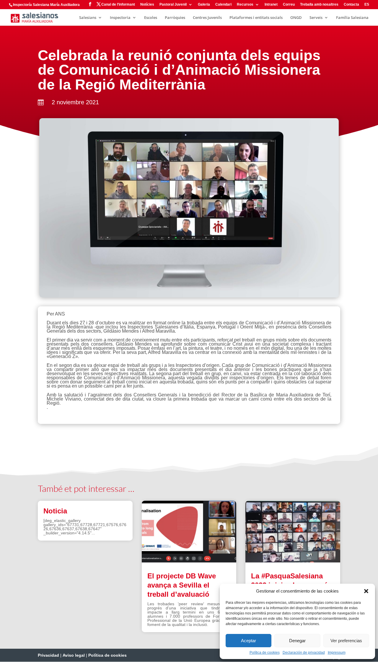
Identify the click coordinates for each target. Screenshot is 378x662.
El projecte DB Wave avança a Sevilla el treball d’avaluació (181, 585)
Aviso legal (74, 655)
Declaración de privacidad (304, 652)
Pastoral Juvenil (173, 4)
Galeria (204, 4)
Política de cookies (265, 652)
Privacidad (48, 655)
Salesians (87, 17)
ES (366, 4)
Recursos (245, 4)
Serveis (315, 17)
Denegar (297, 640)
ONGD (296, 17)
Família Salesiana (352, 17)
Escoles (150, 17)
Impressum (337, 652)
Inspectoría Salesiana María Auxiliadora (46, 5)
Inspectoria (120, 17)
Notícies (147, 4)
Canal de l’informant (118, 4)
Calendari (223, 4)
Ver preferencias (346, 640)
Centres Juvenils (207, 17)
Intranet (271, 4)
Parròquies (175, 17)
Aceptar (248, 640)
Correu (289, 4)
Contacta (351, 4)
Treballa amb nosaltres (319, 4)
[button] (366, 591)
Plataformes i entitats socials (256, 17)
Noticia (55, 511)
